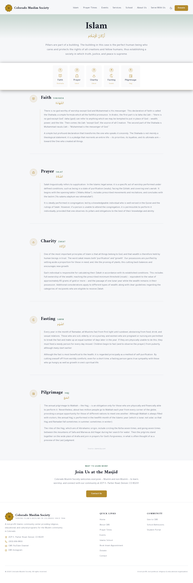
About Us (142, 8)
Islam (76, 8)
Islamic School (106, 540)
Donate (181, 8)
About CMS (105, 525)
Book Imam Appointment (111, 546)
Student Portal (154, 530)
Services (117, 8)
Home (102, 520)
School (129, 8)
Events (104, 8)
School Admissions (155, 525)
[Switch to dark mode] (171, 8)
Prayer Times (90, 8)
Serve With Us (158, 8)
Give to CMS (152, 520)
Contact (103, 556)
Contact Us (96, 494)
